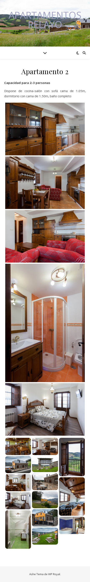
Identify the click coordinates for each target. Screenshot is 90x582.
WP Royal (54, 574)
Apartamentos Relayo (45, 19)
